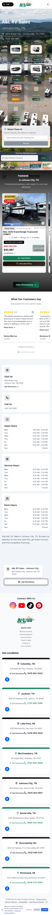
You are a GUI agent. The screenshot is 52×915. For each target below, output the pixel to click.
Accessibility (23, 902)
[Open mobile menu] (48, 4)
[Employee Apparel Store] (46, 902)
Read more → (9, 327)
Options (29, 910)
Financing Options (26, 634)
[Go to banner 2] (24, 168)
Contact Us (26, 643)
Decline (37, 910)
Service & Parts (26, 637)
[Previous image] (5, 210)
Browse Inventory (26, 631)
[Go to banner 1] (20, 168)
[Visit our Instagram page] (13, 605)
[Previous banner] (2, 166)
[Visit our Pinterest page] (39, 605)
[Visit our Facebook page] (7, 679)
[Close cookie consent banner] (50, 909)
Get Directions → (11, 387)
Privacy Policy (41, 899)
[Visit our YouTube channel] (21, 605)
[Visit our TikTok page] (30, 605)
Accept (44, 910)
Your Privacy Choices (36, 902)
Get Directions (27, 582)
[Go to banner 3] (27, 168)
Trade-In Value (26, 640)
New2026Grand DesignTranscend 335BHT (20, 233)
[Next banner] (50, 166)
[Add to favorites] (42, 223)
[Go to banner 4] (31, 168)
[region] (26, 234)
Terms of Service (11, 902)
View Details (25, 258)
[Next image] (43, 210)
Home (5, 15)
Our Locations (26, 646)
